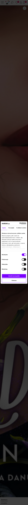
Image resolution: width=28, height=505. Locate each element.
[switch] (24, 259)
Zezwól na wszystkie (14, 276)
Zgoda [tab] (4, 227)
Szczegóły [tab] (11, 227)
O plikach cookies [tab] (21, 227)
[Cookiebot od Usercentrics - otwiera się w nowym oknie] (19, 223)
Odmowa (14, 280)
